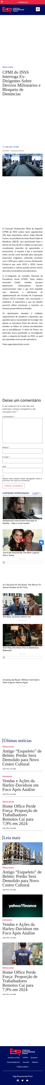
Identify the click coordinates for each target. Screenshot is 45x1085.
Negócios (35, 1062)
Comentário (8, 417)
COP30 (25, 1057)
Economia (34, 1057)
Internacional (7, 776)
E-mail (6, 457)
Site (4, 467)
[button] (38, 9)
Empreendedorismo (13, 1062)
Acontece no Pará (14, 1057)
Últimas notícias (7, 67)
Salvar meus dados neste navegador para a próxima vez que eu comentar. (22, 479)
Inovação (26, 1062)
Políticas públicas (22, 1067)
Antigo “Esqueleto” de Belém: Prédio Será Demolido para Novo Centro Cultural (22, 757)
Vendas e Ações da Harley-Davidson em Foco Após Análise (20, 785)
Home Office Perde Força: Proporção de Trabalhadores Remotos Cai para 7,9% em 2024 (19, 815)
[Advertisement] (22, 38)
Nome (5, 447)
